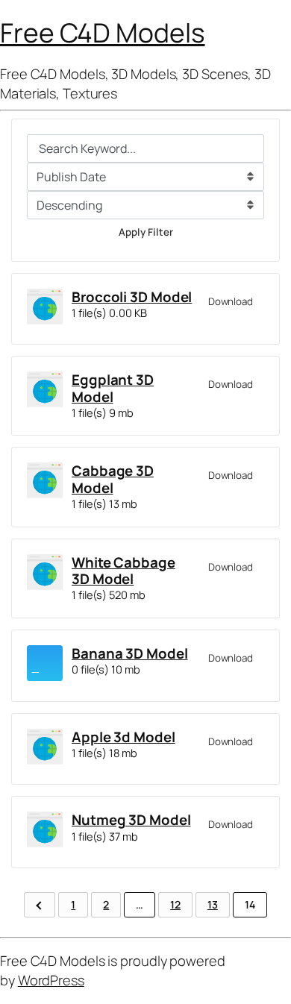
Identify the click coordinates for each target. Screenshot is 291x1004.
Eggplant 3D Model (113, 388)
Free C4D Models (102, 32)
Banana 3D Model (130, 653)
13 (212, 904)
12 (175, 904)
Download (230, 301)
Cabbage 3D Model (113, 479)
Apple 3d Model (123, 737)
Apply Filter (146, 232)
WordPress (51, 980)
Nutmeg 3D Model (131, 819)
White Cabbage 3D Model (123, 571)
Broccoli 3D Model (132, 297)
